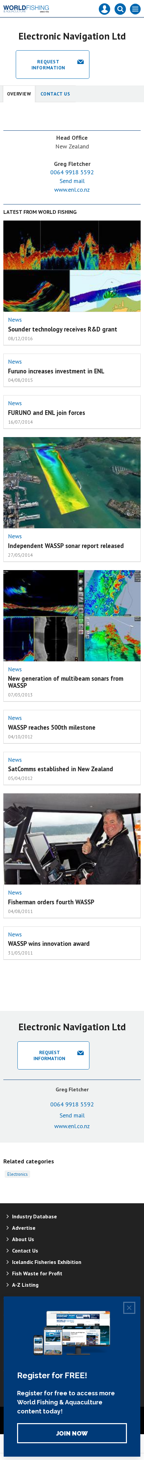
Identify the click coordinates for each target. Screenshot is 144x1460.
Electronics (17, 1174)
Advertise (23, 1227)
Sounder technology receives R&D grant (62, 329)
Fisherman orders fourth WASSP (51, 902)
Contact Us (55, 94)
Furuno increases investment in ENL (56, 371)
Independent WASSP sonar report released (66, 546)
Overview (19, 94)
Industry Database (34, 1216)
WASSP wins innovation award (49, 943)
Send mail (72, 181)
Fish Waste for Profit (37, 1273)
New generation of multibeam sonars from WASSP (65, 681)
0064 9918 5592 (72, 172)
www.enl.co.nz (72, 189)
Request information (48, 65)
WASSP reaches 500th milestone (51, 727)
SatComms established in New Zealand (60, 769)
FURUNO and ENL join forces (46, 413)
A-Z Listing (25, 1284)
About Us (23, 1239)
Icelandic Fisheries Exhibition (46, 1262)
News (15, 319)
